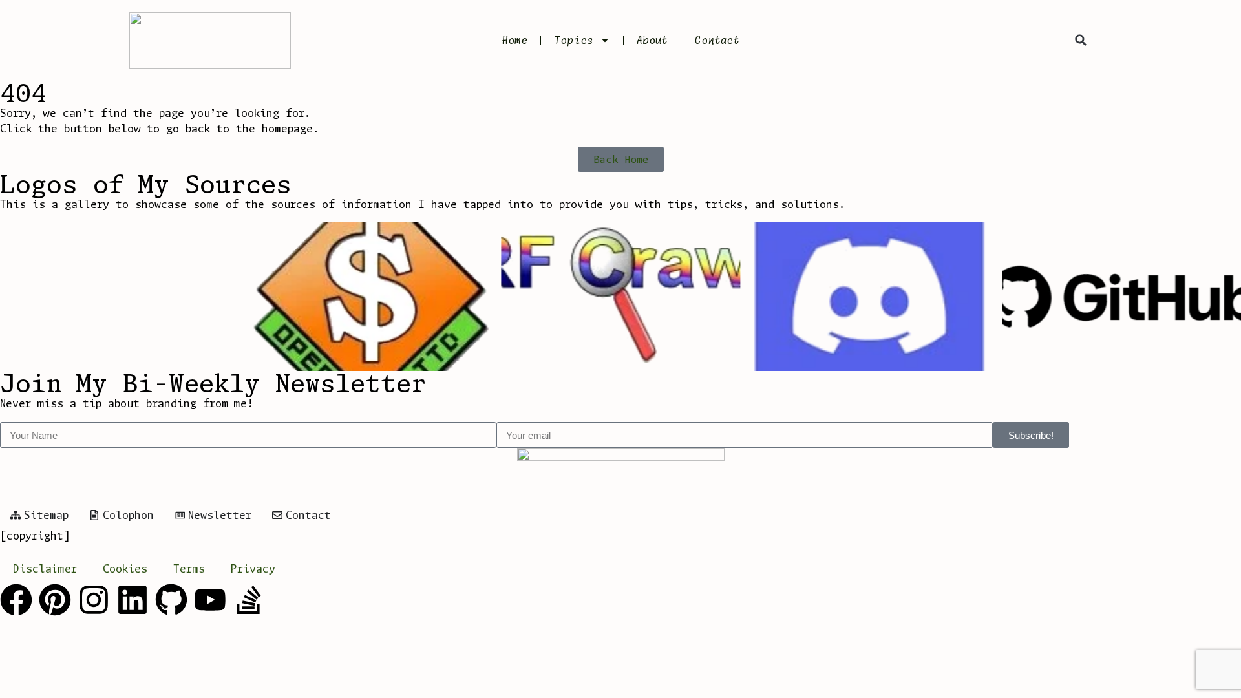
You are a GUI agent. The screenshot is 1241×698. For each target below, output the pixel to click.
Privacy (253, 569)
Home (514, 40)
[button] (1080, 40)
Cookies (125, 569)
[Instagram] (94, 600)
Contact (716, 40)
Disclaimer (45, 569)
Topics (573, 40)
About (652, 40)
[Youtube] (210, 600)
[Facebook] (16, 600)
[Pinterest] (55, 600)
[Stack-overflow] (249, 600)
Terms (189, 569)
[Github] (171, 600)
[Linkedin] (132, 600)
